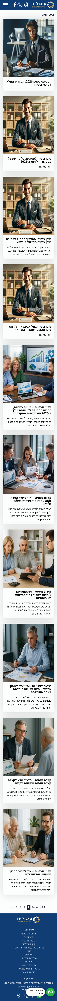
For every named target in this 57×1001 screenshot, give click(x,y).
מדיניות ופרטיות (29, 958)
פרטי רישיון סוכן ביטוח (28, 969)
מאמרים (28, 955)
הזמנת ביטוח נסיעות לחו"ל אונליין (28, 948)
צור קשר (28, 937)
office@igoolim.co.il (29, 987)
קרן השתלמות (29, 944)
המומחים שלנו (28, 934)
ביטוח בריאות (28, 941)
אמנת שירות (28, 972)
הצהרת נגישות (28, 965)
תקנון (28, 951)
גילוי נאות (28, 962)
